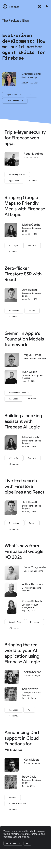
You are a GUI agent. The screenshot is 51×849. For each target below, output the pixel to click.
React (32, 310)
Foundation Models (18, 392)
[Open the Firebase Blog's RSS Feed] (46, 7)
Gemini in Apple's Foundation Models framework (24, 338)
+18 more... (15, 628)
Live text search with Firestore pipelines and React (24, 486)
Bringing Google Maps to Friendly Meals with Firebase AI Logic (25, 206)
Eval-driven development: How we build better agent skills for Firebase (23, 47)
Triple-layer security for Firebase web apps (25, 137)
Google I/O (15, 622)
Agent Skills (14, 94)
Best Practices (15, 100)
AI (31, 94)
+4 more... (14, 529)
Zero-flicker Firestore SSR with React (23, 273)
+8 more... (33, 398)
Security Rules (17, 174)
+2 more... (14, 251)
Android (32, 245)
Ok (27, 843)
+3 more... (34, 180)
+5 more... (14, 464)
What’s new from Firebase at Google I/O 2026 (24, 551)
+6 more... (14, 809)
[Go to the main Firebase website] (5, 5)
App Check (14, 180)
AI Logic (13, 245)
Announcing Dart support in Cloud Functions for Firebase (22, 741)
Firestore (14, 310)
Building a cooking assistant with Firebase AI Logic (23, 421)
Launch (12, 797)
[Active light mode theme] (39, 7)
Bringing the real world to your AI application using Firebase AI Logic (22, 653)
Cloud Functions (17, 803)
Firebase (14, 7)
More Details (13, 843)
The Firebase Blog (15, 20)
